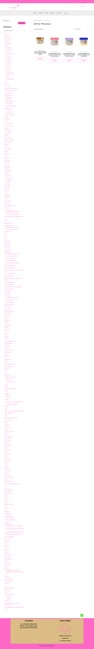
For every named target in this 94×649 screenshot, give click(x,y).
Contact (59, 13)
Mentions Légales (65, 631)
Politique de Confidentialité (65, 628)
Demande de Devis (40, 58)
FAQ (65, 623)
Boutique (41, 13)
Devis (46, 13)
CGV (65, 633)
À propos (52, 13)
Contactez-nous (65, 626)
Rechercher (6, 20)
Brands (39, 20)
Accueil (35, 13)
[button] (78, 7)
